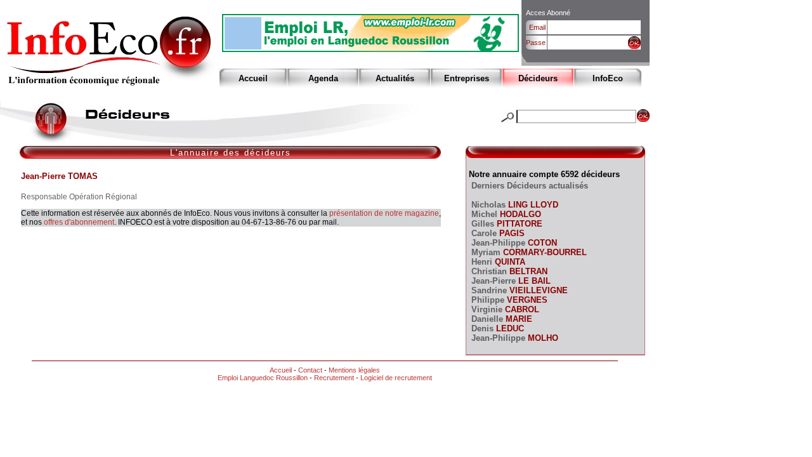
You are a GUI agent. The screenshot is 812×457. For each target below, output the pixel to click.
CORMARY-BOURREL (544, 252)
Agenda (323, 78)
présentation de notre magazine (384, 213)
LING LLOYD (532, 204)
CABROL (520, 309)
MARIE (517, 319)
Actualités (395, 78)
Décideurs (538, 78)
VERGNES (525, 300)
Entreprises (466, 78)
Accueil (253, 78)
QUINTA (508, 262)
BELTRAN (527, 271)
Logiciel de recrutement (396, 377)
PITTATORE (518, 223)
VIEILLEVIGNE (537, 290)
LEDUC (509, 328)
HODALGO (519, 214)
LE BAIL (533, 281)
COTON (541, 243)
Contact (310, 370)
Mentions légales (354, 370)
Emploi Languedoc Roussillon (263, 377)
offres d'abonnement (79, 222)
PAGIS (511, 233)
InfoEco (608, 78)
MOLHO (541, 338)
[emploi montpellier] (370, 48)
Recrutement (334, 377)
